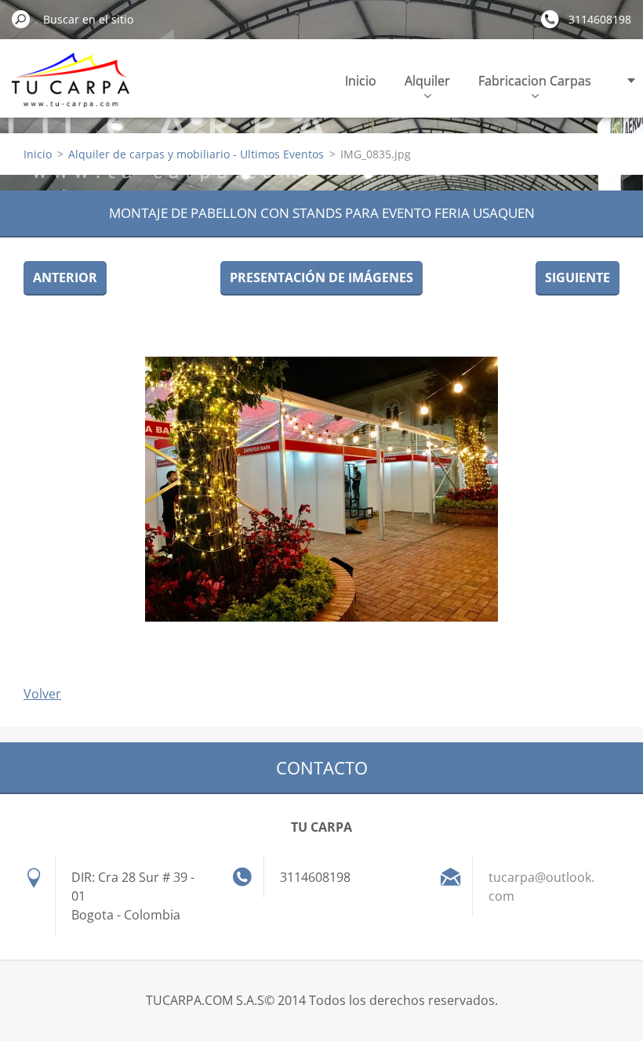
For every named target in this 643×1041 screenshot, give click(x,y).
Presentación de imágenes (321, 277)
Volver (42, 693)
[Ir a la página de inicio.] (70, 89)
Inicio (360, 80)
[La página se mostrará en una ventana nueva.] (321, 489)
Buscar (21, 19)
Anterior (65, 277)
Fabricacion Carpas (534, 80)
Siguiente (577, 277)
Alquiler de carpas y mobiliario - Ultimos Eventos (196, 154)
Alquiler (427, 80)
